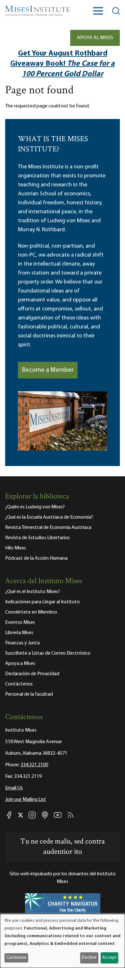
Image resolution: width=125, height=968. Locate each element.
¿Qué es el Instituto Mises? (32, 591)
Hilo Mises (15, 548)
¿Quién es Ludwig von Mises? (35, 507)
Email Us (14, 788)
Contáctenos (19, 684)
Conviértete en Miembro (31, 612)
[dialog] (62, 941)
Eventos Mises (20, 622)
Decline (89, 957)
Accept (109, 957)
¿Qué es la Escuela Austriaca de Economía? (49, 517)
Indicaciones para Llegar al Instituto (42, 602)
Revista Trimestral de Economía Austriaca (48, 527)
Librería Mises (19, 632)
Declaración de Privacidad (32, 673)
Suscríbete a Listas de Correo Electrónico (47, 653)
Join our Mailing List (25, 799)
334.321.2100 (34, 765)
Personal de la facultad (29, 694)
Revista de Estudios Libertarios (37, 537)
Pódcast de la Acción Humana (36, 558)
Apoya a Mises (20, 663)
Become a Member (48, 370)
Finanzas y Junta (22, 643)
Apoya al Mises (95, 37)
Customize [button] (16, 957)
